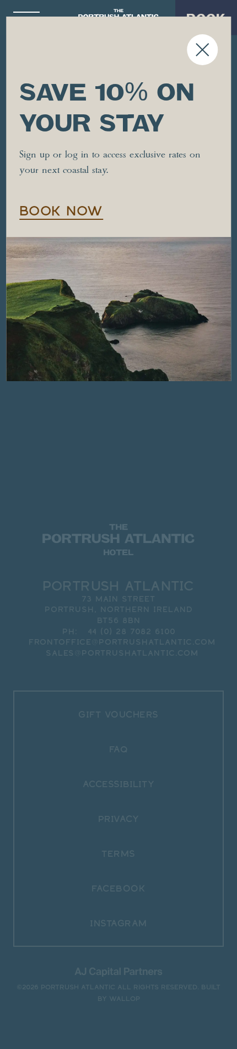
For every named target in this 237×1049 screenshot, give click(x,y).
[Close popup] (202, 49)
